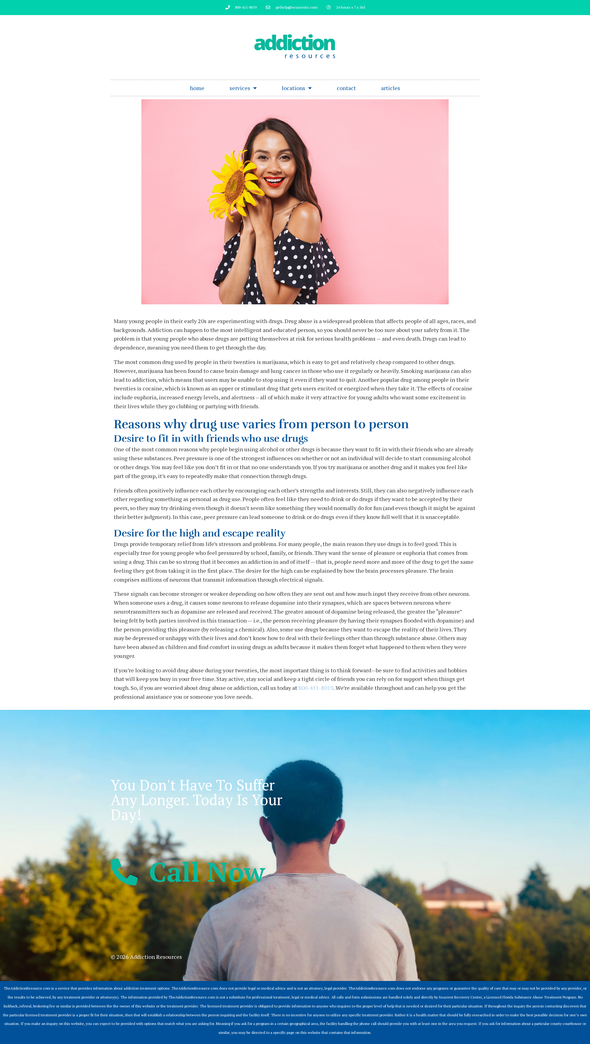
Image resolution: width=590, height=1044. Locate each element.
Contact (346, 88)
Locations (293, 88)
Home (197, 88)
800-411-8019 (315, 687)
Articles (390, 88)
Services (240, 88)
